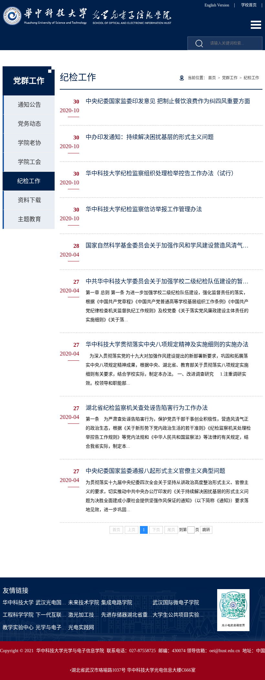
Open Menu (256, 24)
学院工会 (29, 162)
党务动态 (29, 124)
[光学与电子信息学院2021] (88, 9)
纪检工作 (28, 181)
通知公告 (29, 105)
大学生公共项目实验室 (178, 615)
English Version (217, 5)
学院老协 (29, 143)
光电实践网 (81, 627)
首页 (212, 78)
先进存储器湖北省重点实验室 (134, 615)
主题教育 (29, 219)
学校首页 (249, 5)
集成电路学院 (116, 602)
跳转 (206, 530)
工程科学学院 (18, 615)
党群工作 (230, 78)
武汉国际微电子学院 (176, 602)
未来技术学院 (83, 602)
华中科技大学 (18, 602)
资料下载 (29, 200)
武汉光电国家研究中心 (61, 602)
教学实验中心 (18, 627)
